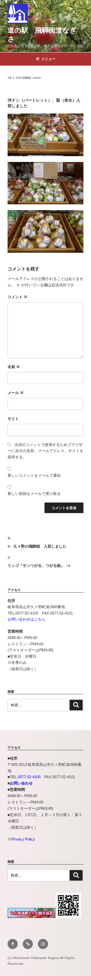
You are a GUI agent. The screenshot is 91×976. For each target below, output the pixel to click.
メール (16, 393)
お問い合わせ (21, 783)
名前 (14, 367)
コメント (18, 297)
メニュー (48, 59)
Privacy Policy (23, 839)
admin (37, 77)
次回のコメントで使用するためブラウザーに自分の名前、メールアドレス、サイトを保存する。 (45, 450)
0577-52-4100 (29, 777)
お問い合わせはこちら (27, 619)
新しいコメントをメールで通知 (34, 475)
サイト (13, 418)
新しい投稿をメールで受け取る (34, 493)
